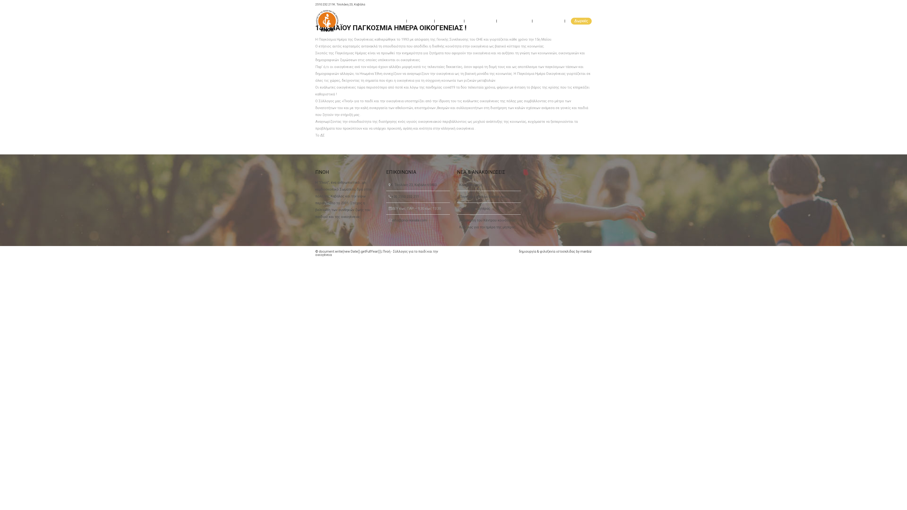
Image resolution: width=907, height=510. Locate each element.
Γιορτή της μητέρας (474, 208)
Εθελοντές (450, 21)
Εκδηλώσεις (480, 21)
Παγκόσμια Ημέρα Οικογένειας (483, 197)
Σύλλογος (421, 21)
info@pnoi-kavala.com (409, 220)
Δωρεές (581, 21)
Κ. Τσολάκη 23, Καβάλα (349, 4)
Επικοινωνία (549, 21)
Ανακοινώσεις (515, 21)
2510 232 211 (324, 4)
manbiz (586, 251)
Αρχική (395, 21)
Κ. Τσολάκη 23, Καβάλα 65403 (414, 185)
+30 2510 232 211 (405, 197)
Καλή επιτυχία (470, 185)
